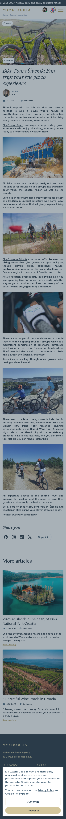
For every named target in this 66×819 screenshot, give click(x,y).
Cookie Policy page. (17, 793)
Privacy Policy (46, 790)
